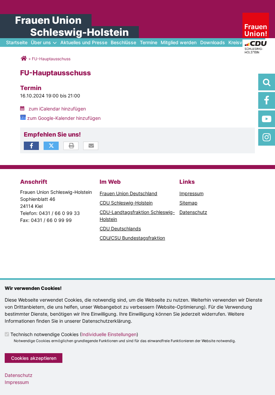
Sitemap (188, 203)
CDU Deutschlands (120, 228)
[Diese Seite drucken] (71, 146)
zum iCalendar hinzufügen (57, 108)
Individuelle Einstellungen (108, 334)
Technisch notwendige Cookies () (74, 334)
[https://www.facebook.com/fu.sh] (266, 100)
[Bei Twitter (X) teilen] (51, 146)
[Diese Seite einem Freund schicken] (91, 146)
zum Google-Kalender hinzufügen (64, 118)
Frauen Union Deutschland (128, 193)
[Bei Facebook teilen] (31, 146)
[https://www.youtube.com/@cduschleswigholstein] (266, 118)
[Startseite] (255, 16)
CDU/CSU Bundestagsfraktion (132, 238)
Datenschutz (193, 212)
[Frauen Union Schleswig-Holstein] (23, 58)
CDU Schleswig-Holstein (126, 203)
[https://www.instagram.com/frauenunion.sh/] (266, 137)
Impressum (191, 193)
